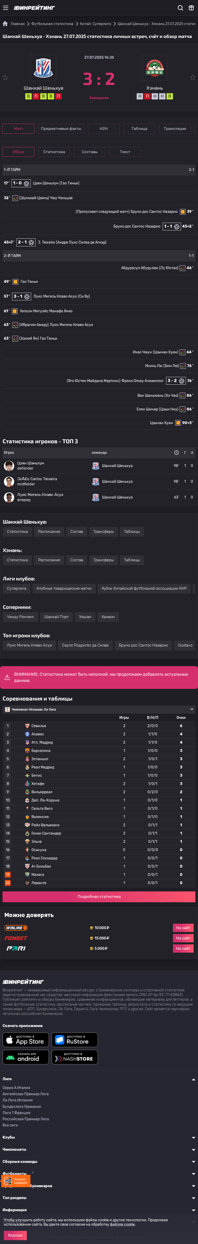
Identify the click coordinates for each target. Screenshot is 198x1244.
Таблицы (132, 531)
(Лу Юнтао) (168, 268)
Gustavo (185, 645)
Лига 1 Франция (16, 1113)
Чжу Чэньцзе (61, 198)
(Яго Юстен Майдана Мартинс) (93, 381)
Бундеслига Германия (22, 1107)
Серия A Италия (16, 1088)
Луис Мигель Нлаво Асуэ (55, 296)
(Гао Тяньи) (69, 183)
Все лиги (10, 1125)
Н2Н (104, 128)
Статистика (54, 152)
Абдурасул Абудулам (139, 268)
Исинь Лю (153, 366)
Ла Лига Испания (18, 1100)
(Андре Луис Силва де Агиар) (81, 242)
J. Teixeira (46, 242)
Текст (125, 152)
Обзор (18, 152)
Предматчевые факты (61, 128)
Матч (18, 128)
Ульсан (85, 617)
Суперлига (16, 588)
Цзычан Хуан (161, 423)
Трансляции (175, 128)
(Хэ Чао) (171, 395)
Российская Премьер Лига (26, 1119)
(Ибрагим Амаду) (34, 325)
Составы (90, 152)
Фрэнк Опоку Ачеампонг (142, 381)
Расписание (49, 531)
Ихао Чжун (142, 352)
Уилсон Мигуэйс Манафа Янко (46, 311)
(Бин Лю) (171, 366)
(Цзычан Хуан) (165, 352)
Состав (76, 531)
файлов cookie (122, 1224)
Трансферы (103, 531)
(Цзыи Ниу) (168, 409)
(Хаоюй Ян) (29, 338)
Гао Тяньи (29, 281)
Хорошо (15, 1235)
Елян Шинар (147, 409)
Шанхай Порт (56, 617)
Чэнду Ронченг (20, 617)
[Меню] (6, 8)
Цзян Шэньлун (46, 183)
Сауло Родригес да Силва (85, 645)
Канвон (108, 617)
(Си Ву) (84, 296)
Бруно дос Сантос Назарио (154, 211)
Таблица (139, 128)
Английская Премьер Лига (26, 1094)
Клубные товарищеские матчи (64, 588)
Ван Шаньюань (150, 395)
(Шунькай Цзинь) (34, 198)
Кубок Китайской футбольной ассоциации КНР (144, 588)
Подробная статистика (99, 896)
